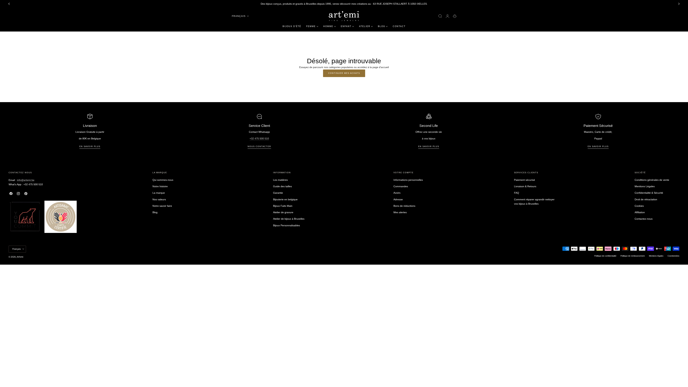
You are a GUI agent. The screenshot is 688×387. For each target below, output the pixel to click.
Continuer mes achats (344, 73)
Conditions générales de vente (652, 179)
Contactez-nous (644, 219)
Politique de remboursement (632, 256)
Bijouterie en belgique (285, 199)
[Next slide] (679, 4)
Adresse (398, 199)
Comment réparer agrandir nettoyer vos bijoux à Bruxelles (534, 201)
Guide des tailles (282, 186)
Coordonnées (673, 256)
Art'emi (20, 256)
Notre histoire (160, 186)
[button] (440, 16)
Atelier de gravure (283, 212)
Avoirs (396, 193)
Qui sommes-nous (162, 179)
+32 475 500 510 (259, 138)
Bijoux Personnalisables (286, 225)
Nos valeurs (159, 199)
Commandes (400, 186)
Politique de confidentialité (605, 256)
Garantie (278, 193)
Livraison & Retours (525, 186)
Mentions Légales (645, 186)
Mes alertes (400, 212)
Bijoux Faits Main (282, 205)
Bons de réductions (404, 205)
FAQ (516, 193)
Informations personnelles (408, 179)
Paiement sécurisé (524, 179)
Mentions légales (656, 256)
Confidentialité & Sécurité (649, 193)
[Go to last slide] (9, 4)
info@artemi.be (25, 179)
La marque (158, 193)
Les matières (280, 179)
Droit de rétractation (646, 199)
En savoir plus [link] (89, 146)
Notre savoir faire (162, 205)
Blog (154, 212)
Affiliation (640, 212)
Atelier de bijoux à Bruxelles (288, 219)
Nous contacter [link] (259, 146)
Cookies (639, 205)
